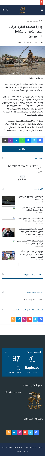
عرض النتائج (22, 179)
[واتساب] (22, 140)
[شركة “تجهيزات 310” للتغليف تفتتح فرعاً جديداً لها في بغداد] (8, 244)
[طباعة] (5, 140)
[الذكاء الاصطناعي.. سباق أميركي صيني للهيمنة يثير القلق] (8, 210)
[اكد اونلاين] (22, 10)
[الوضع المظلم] (7, 11)
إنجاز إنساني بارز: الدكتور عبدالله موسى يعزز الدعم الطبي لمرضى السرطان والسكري (31, 254)
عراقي (29, 21)
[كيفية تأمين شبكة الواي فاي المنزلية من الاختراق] (8, 200)
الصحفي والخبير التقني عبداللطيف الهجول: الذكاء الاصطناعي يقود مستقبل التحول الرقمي (31, 231)
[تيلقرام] (16, 140)
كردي (38, 173)
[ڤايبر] (10, 140)
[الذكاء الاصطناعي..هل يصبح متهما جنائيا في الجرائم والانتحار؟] (8, 221)
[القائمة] (42, 11)
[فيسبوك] (40, 140)
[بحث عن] (3, 11)
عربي (38, 169)
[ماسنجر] (28, 140)
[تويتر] (34, 140)
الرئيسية (37, 21)
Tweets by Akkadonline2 (33, 300)
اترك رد (22, 149)
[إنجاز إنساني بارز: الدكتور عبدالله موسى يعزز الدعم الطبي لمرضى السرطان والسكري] (8, 255)
